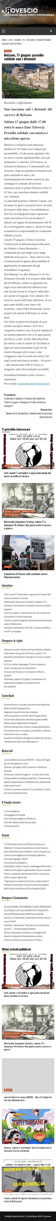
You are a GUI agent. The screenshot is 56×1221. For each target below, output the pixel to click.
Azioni (5, 835)
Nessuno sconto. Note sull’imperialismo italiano (27, 649)
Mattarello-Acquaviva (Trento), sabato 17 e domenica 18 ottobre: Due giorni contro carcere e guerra (27, 525)
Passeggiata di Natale (14, 814)
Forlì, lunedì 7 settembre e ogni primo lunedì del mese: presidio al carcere (27, 474)
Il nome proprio (11, 825)
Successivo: (29, 413)
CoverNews (31, 1216)
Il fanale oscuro (11, 802)
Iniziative (16, 466)
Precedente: (25, 400)
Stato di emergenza (12, 514)
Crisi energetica (11, 811)
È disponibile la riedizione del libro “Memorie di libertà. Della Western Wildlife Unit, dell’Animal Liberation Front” (27, 782)
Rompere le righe (28, 511)
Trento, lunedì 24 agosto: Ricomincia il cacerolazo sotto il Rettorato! (28, 1200)
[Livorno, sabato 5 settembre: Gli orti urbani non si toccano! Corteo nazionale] (28, 1126)
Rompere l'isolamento (15, 898)
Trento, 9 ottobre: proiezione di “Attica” (23, 939)
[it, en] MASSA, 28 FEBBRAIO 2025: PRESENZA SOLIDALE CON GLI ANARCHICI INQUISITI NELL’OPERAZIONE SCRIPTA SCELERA (27, 910)
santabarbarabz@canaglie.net (33, 383)
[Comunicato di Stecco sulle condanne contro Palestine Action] (28, 552)
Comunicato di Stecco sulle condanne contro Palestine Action (25, 575)
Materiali (7, 751)
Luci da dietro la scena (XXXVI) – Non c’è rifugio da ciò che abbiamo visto (28, 1098)
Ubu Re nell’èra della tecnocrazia (20, 822)
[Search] (51, 30)
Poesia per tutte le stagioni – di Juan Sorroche (26, 774)
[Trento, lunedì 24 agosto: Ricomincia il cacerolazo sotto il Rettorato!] (28, 1177)
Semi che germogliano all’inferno (20, 818)
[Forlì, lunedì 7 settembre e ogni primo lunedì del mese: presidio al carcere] (28, 451)
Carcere (8, 51)
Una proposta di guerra (15, 862)
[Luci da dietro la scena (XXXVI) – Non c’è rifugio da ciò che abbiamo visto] (28, 1075)
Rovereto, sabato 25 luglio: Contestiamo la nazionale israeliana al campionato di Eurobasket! (25, 683)
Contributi (8, 695)
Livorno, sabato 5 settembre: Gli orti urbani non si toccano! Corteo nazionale (27, 1149)
